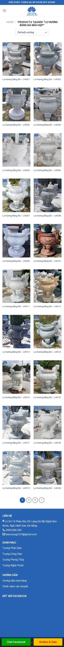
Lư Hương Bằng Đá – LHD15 (16, 397)
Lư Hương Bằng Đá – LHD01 (16, 79)
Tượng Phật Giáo (12, 548)
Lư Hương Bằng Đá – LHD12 (47, 306)
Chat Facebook (16, 642)
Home (10, 22)
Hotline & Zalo (48, 642)
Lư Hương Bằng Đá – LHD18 (47, 442)
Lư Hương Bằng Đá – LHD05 (16, 170)
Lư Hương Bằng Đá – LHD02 (47, 79)
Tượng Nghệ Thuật (12, 565)
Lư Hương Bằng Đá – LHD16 (47, 397)
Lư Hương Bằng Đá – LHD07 (16, 215)
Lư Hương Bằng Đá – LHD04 (47, 124)
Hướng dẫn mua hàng (14, 580)
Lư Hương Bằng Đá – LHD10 (47, 261)
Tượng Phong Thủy (13, 559)
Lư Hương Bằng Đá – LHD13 (16, 351)
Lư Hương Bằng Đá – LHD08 (47, 215)
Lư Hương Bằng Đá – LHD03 (16, 124)
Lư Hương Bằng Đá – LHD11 (16, 306)
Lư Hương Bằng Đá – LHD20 (47, 488)
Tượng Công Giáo (12, 553)
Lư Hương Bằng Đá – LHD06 (47, 170)
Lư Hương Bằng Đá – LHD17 (16, 442)
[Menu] (4, 11)
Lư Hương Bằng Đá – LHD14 (47, 351)
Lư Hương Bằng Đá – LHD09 (16, 261)
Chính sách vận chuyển (15, 586)
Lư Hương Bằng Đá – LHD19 (16, 488)
